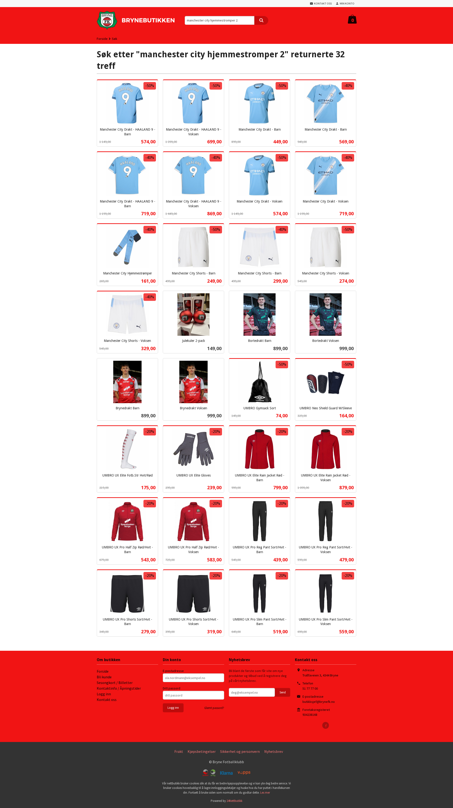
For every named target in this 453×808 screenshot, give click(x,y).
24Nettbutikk (234, 801)
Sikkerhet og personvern (240, 751)
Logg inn (104, 694)
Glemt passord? (214, 708)
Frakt (178, 751)
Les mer (265, 793)
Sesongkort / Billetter (115, 682)
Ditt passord (171, 688)
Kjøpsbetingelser (202, 751)
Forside (102, 39)
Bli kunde (104, 677)
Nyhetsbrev (273, 751)
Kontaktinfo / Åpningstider (119, 688)
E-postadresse (173, 671)
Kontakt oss (107, 699)
